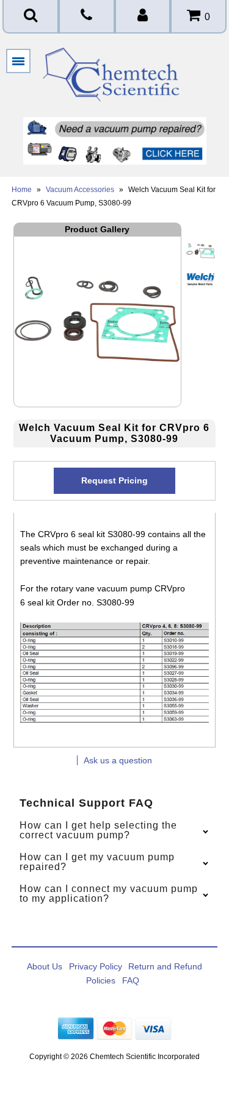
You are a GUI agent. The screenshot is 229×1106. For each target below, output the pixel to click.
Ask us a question (118, 760)
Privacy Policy (95, 966)
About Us (44, 966)
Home (22, 189)
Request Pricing (114, 480)
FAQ (130, 980)
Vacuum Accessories (80, 189)
